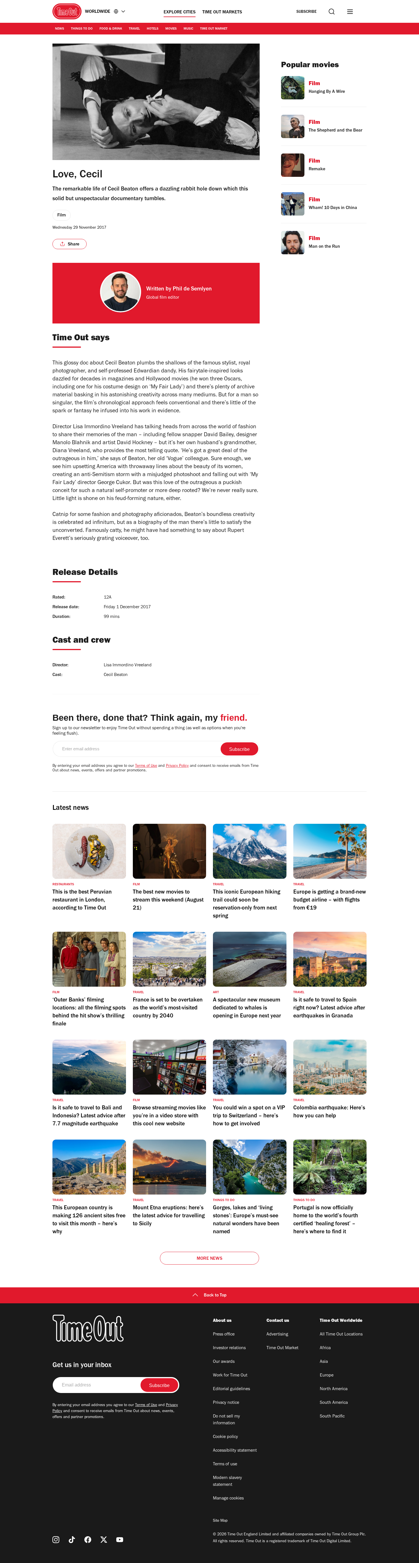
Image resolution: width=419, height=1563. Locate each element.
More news (209, 1259)
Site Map (220, 1521)
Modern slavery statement (227, 1481)
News (59, 29)
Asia (324, 1362)
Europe (326, 1375)
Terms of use (225, 1464)
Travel (134, 29)
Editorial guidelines (231, 1389)
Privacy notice (226, 1403)
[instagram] (55, 1539)
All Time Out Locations (341, 1334)
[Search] (331, 11)
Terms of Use (146, 766)
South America (334, 1403)
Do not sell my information (226, 1420)
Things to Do (82, 29)
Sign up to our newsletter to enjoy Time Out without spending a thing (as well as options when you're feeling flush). (148, 731)
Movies (171, 29)
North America (333, 1389)
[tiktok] (71, 1539)
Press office (224, 1334)
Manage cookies (228, 1498)
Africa (325, 1348)
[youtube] (119, 1539)
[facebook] (87, 1539)
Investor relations (229, 1348)
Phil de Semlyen (192, 289)
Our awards (224, 1362)
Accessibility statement (235, 1451)
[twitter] (103, 1539)
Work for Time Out (230, 1375)
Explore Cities (180, 12)
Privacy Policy (177, 766)
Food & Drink (110, 29)
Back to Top (215, 1295)
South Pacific (332, 1416)
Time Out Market (213, 29)
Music (188, 29)
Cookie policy (225, 1437)
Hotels (152, 29)
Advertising (277, 1334)
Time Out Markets (222, 12)
